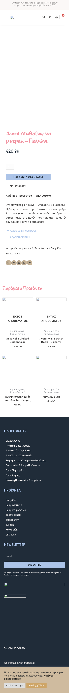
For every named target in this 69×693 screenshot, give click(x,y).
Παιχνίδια (56, 248)
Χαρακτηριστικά (20, 237)
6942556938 (16, 648)
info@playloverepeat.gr (21, 662)
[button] (43, 17)
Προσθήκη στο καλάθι (28, 176)
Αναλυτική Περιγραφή (23, 230)
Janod (16, 253)
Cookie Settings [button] (14, 685)
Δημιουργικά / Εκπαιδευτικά (34, 248)
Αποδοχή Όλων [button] (36, 685)
